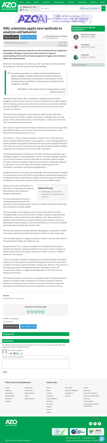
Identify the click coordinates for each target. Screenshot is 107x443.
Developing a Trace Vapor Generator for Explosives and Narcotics (52, 194)
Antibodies (85, 55)
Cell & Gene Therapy (88, 35)
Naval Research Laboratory (13, 298)
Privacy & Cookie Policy (91, 396)
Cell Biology (14, 318)
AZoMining (28, 388)
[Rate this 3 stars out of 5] (36, 311)
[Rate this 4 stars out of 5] (39, 311)
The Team (68, 388)
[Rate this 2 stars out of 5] (32, 311)
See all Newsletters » (79, 65)
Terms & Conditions (90, 393)
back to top (96, 418)
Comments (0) (8, 322)
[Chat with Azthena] (102, 439)
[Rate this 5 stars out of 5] (43, 311)
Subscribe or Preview (87, 37)
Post (4, 372)
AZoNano (8, 390)
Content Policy (88, 401)
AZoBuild (8, 401)
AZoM (7, 388)
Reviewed (63, 45)
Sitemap (86, 399)
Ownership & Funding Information (91, 405)
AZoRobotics (9, 393)
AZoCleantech (10, 396)
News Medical (29, 399)
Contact (67, 396)
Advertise (86, 390)
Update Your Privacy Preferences (19, 440)
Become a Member (71, 390)
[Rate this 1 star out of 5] (28, 311)
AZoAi (27, 396)
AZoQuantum (29, 393)
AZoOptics (8, 399)
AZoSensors (29, 390)
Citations (7, 334)
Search (85, 388)
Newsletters (69, 393)
